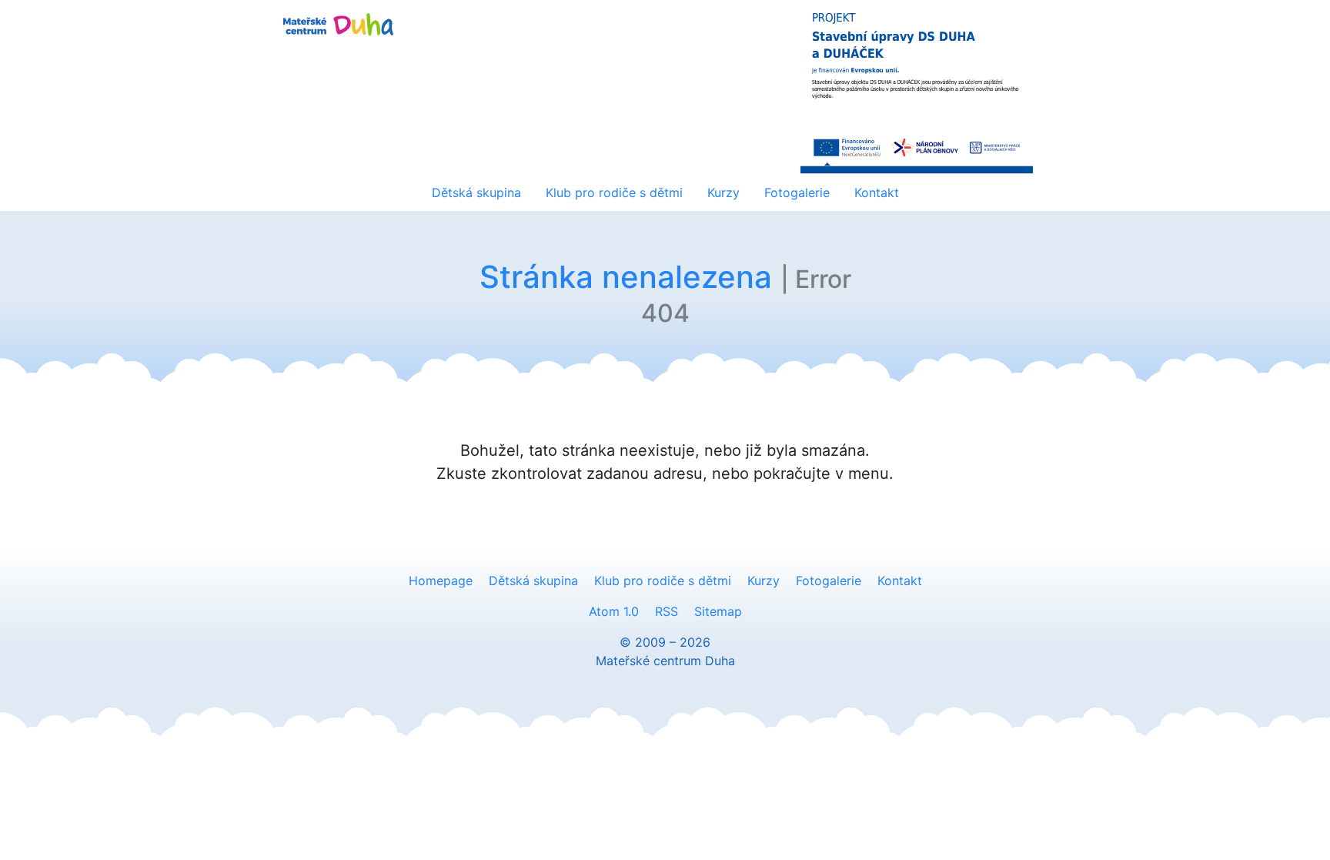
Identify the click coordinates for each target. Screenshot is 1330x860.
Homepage (441, 580)
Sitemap (718, 611)
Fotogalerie (797, 192)
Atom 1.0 (614, 611)
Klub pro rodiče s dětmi (614, 192)
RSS (666, 611)
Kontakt (876, 192)
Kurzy (723, 192)
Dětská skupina (476, 192)
